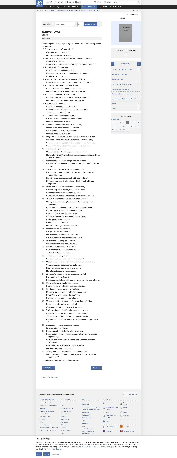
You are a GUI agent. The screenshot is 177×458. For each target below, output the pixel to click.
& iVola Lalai (67, 408)
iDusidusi (63, 427)
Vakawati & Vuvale (45, 416)
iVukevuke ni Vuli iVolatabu (47, 411)
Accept (39, 454)
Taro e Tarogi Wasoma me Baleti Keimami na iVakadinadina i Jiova (91, 408)
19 (43, 228)
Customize (55, 454)
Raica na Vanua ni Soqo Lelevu (111, 408)
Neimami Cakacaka (87, 429)
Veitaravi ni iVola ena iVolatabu (122, 84)
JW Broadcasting (66, 430)
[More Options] (138, 10)
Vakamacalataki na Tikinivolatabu (49, 405)
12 (43, 149)
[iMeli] (134, 10)
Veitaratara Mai (86, 415)
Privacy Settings (56, 449)
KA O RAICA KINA (48, 24)
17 (43, 210)
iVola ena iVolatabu (118, 79)
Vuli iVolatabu (43, 408)
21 (43, 247)
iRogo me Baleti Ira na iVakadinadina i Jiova (88, 432)
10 (43, 124)
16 (43, 199)
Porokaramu (64, 422)
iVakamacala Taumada (119, 74)
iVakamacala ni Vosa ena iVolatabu (124, 99)
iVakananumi (85, 423)
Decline (46, 454)
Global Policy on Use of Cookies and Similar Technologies (94, 447)
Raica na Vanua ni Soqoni (126, 404)
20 (43, 241)
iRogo (83, 399)
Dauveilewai (96, 10)
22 (43, 256)
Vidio (62, 433)
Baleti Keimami (86, 404)
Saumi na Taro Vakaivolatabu (47, 403)
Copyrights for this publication (50, 377)
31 (43, 351)
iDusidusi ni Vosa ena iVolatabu (122, 94)
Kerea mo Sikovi (86, 412)
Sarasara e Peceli (86, 418)
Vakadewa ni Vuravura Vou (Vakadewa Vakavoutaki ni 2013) (73, 10)
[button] (67, 7)
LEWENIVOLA (125, 64)
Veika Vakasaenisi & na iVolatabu (49, 427)
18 (43, 222)
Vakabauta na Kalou (45, 425)
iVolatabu (51, 10)
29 (43, 325)
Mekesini (63, 416)
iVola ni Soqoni (65, 419)
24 (43, 274)
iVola (62, 405)
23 (43, 262)
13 (43, 160)
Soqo (83, 426)
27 (43, 301)
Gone (41, 422)
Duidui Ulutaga (65, 414)
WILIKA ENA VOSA (133, 15)
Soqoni (84, 420)
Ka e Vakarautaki (41, 10)
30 (43, 331)
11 (43, 137)
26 (43, 289)
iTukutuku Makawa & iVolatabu (48, 430)
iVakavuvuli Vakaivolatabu (47, 399)
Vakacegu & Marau (45, 414)
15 (43, 187)
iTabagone (42, 419)
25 (43, 283)
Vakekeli (63, 425)
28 (43, 310)
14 (43, 169)
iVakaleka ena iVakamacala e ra (122, 89)
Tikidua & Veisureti (66, 411)
